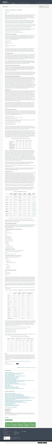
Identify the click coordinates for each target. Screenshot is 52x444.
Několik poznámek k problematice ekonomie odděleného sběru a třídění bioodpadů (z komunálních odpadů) (20, 397)
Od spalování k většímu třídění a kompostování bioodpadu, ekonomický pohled (16, 402)
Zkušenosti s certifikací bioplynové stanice (32, 425)
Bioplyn (6, 60)
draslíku (9, 26)
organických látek (14, 36)
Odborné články (5, 6)
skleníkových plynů (11, 32)
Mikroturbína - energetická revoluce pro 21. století (12, 383)
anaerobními (6, 179)
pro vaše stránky (16, 433)
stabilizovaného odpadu (31, 225)
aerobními (32, 178)
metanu (17, 22)
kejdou (12, 26)
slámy (10, 88)
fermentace (11, 20)
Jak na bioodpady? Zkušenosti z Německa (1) (11, 377)
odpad (6, 55)
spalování (10, 250)
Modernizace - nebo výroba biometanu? (8, 424)
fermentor (9, 104)
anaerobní (8, 20)
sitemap (15, 434)
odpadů (6, 18)
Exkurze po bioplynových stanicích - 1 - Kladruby (11, 386)
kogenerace (34, 202)
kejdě (17, 325)
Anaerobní (14, 24)
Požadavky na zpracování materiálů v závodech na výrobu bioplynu (14, 388)
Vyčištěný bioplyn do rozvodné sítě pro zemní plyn (12, 387)
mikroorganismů (7, 36)
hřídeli (12, 86)
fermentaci (9, 38)
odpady (17, 56)
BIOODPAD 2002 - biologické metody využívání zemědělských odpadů (21, 361)
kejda (18, 27)
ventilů (26, 84)
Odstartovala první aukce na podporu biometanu (14, 425)
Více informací (35, 442)
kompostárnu (9, 152)
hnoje (14, 180)
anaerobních (33, 35)
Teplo (8, 61)
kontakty (15, 431)
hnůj (26, 55)
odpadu (32, 21)
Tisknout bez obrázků (27, 367)
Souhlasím (44, 442)
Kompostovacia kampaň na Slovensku (10, 399)
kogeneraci (13, 250)
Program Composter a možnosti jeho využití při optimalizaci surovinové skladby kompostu (17, 396)
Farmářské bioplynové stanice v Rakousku (11, 382)
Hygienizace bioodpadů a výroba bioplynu (11, 379)
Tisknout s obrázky (22, 367)
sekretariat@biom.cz (8, 434)
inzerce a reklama (16, 432)
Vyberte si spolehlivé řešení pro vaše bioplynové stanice (20, 425)
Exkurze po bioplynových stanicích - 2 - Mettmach (12, 376)
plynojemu (31, 83)
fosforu (23, 26)
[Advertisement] (44, 14)
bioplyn (20, 36)
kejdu (21, 55)
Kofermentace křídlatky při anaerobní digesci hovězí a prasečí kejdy (14, 373)
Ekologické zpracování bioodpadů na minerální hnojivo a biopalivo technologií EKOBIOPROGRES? (18, 400)
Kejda (10, 143)
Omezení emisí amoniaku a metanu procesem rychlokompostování (14, 401)
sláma (12, 318)
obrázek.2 (11, 93)
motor (21, 82)
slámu (9, 83)
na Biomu (40, 7)
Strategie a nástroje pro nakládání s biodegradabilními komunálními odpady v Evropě (16, 398)
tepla (29, 60)
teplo (13, 166)
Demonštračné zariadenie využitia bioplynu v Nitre (12, 378)
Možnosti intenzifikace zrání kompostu (10, 403)
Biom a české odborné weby (45, 7)
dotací (14, 124)
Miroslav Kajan (7, 11)
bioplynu (9, 22)
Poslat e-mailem (33, 367)
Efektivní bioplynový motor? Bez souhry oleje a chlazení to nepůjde (26, 425)
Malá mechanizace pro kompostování (10, 393)
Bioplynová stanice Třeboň (9, 372)
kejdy (25, 73)
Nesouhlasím (40, 442)
